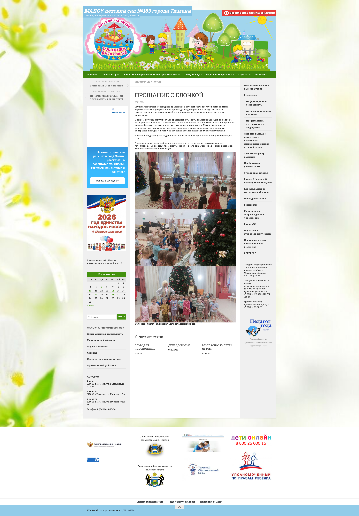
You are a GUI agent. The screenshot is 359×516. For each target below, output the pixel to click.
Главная (92, 74)
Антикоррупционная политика (258, 113)
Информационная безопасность (256, 103)
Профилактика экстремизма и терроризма (255, 124)
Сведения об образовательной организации (150, 74)
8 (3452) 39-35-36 (106, 409)
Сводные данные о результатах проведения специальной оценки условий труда (256, 140)
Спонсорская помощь (150, 501)
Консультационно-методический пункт (256, 190)
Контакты (260, 74)
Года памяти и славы (182, 501)
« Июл (90, 305)
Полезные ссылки (211, 501)
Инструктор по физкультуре (104, 359)
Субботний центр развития (254, 155)
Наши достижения (255, 198)
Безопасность (252, 95)
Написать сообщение (107, 181)
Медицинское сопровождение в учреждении (254, 214)
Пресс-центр (109, 74)
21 (113, 294)
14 (113, 290)
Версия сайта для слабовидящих (252, 12)
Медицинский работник (101, 340)
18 (96, 294)
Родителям (250, 204)
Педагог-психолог (98, 346)
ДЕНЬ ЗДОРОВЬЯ (179, 345)
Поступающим (193, 74)
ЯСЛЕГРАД (250, 253)
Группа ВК (250, 224)
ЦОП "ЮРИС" (128, 510)
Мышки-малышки (148, 82)
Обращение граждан (219, 74)
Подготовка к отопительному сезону (257, 232)
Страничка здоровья (256, 172)
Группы (243, 74)
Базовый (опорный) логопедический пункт (258, 181)
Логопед (92, 352)
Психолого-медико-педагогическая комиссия (255, 243)
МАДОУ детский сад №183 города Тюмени (137, 10)
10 (90, 290)
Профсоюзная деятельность (252, 165)
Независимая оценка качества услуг (256, 87)
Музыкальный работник (101, 365)
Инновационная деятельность (105, 333)
